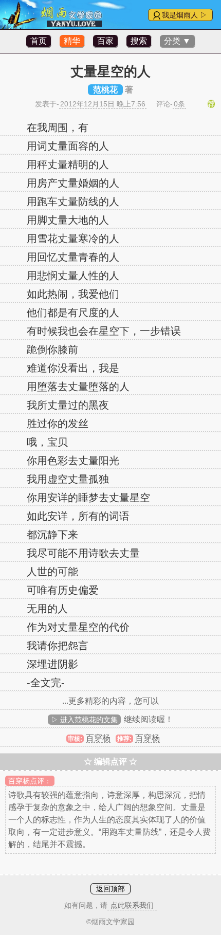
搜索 (139, 40)
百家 (105, 40)
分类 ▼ (177, 40)
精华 (72, 40)
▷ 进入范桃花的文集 (84, 720)
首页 (38, 40)
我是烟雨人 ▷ (184, 15)
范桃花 (105, 89)
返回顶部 (110, 889)
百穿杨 (98, 738)
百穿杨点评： (29, 781)
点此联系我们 (132, 905)
